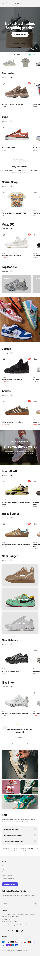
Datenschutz (5, 872)
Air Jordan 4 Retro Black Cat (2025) (12, 379)
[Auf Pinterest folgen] (12, 931)
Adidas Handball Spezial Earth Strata (12, 422)
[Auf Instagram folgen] (8, 931)
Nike (34, 377)
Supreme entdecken (20, 34)
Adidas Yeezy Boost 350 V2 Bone (11, 255)
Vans (3, 145)
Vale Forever (5, 210)
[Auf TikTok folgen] (22, 931)
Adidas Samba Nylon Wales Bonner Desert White (16, 544)
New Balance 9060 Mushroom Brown (12, 104)
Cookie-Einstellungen (8, 878)
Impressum (5, 869)
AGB (3, 865)
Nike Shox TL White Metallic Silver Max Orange (15, 713)
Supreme (35, 102)
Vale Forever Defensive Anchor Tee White (14, 213)
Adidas (3, 253)
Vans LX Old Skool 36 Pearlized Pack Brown (14, 148)
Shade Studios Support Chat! (10, 921)
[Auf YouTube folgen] (17, 931)
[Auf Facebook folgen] (3, 931)
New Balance (5, 102)
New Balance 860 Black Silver (10, 671)
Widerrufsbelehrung (7, 875)
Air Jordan (4, 377)
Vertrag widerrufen (10, 884)
